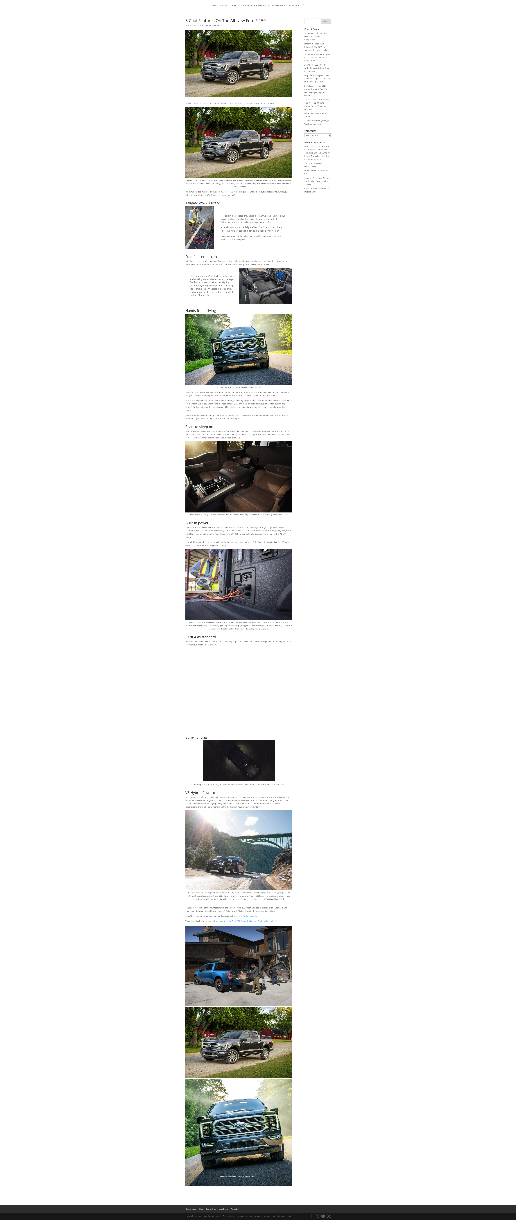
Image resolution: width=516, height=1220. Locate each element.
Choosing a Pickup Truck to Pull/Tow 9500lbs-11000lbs (316, 181)
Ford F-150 (224, 103)
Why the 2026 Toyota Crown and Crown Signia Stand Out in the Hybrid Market (317, 78)
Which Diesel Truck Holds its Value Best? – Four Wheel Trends (317, 149)
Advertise (235, 1209)
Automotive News (214, 25)
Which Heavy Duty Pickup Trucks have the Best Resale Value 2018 (317, 156)
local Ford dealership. (247, 916)
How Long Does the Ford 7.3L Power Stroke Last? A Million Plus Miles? (245, 921)
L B (189, 25)
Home (213, 5)
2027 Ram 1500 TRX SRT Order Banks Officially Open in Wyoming (316, 68)
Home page (190, 1209)
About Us (293, 5)
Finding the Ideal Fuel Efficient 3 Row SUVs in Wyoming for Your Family (315, 46)
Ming (306, 170)
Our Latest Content (228, 5)
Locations (223, 1209)
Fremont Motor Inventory (254, 5)
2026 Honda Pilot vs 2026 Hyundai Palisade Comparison (315, 36)
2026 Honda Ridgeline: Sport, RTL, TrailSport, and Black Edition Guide (317, 57)
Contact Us (211, 1209)
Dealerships (277, 5)
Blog (201, 1209)
